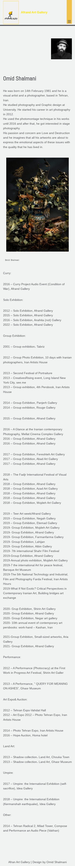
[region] (37, 213)
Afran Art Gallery (19, 862)
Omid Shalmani (56, 862)
